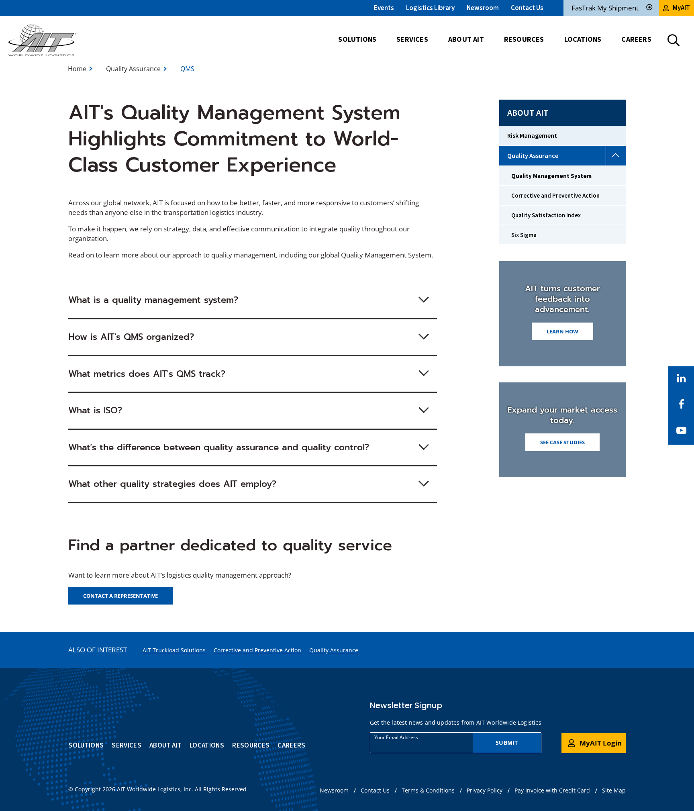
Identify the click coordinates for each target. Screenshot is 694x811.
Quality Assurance (133, 68)
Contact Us (527, 7)
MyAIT (681, 7)
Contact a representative (120, 595)
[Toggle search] (673, 40)
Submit (507, 742)
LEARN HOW (562, 331)
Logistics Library (430, 7)
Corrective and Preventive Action (257, 650)
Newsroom (483, 7)
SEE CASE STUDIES (562, 442)
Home (77, 68)
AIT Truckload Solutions (174, 650)
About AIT (528, 112)
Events (384, 7)
